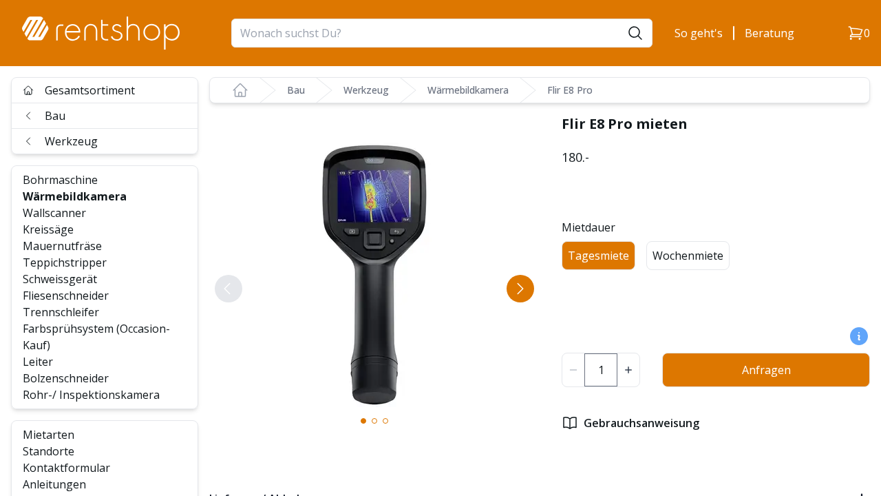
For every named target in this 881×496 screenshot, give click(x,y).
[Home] (240, 90)
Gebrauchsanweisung (641, 423)
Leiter (38, 361)
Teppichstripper (65, 262)
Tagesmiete (598, 255)
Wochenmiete (687, 255)
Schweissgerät (60, 279)
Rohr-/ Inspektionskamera (91, 394)
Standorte (48, 451)
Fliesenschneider (66, 295)
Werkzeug (71, 141)
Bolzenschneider (66, 378)
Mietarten (48, 434)
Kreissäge (48, 229)
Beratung (769, 33)
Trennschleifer (61, 312)
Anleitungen (54, 484)
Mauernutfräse (62, 246)
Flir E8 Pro (570, 89)
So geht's (699, 33)
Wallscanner (54, 212)
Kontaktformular (66, 467)
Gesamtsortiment (90, 90)
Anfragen (766, 370)
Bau (55, 115)
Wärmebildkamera (75, 196)
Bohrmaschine (60, 179)
